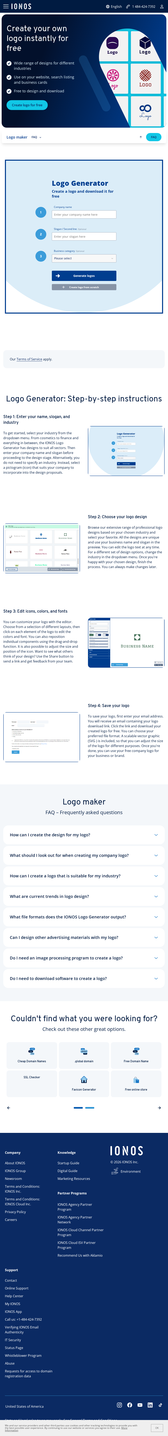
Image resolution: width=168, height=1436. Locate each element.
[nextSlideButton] (159, 1108)
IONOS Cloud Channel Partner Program (81, 1232)
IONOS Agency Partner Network (75, 1219)
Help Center (14, 1296)
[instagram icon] (119, 1406)
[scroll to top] (140, 137)
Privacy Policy (15, 1212)
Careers (11, 1219)
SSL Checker (32, 1077)
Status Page (14, 1347)
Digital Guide (67, 1171)
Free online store (136, 1089)
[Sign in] (161, 6)
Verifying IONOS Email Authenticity (22, 1329)
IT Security (13, 1340)
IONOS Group (15, 1171)
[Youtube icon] (140, 1406)
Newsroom (13, 1178)
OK (157, 1428)
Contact (11, 1280)
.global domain (84, 1061)
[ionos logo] (21, 6)
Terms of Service (29, 359)
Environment (131, 1171)
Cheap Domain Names (32, 1061)
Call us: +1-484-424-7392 (23, 1319)
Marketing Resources (74, 1178)
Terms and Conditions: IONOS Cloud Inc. (22, 1201)
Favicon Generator (84, 1089)
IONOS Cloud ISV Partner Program (77, 1245)
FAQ (154, 137)
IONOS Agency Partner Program (75, 1207)
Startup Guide (68, 1163)
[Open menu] (5, 6)
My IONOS (12, 1304)
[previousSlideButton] (9, 1108)
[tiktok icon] (160, 1406)
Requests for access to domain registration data (28, 1373)
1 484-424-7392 (143, 6)
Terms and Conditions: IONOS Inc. (22, 1189)
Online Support (16, 1288)
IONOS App (13, 1311)
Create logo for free (27, 105)
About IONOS (15, 1163)
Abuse (10, 1363)
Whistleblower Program (23, 1355)
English (116, 6)
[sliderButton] (78, 1108)
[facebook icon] (129, 1406)
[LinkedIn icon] (150, 1406)
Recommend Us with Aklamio (80, 1255)
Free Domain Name (136, 1061)
